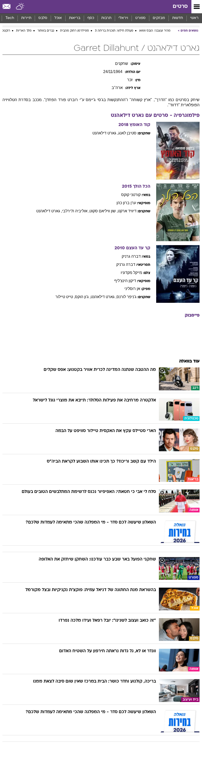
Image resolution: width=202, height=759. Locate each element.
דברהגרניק (131, 256)
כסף (90, 18)
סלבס (42, 18)
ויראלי (123, 18)
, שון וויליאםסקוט (103, 211)
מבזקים (159, 18)
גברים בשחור (45, 30)
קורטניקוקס (131, 195)
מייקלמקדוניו (131, 273)
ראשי (194, 18)
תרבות (106, 18)
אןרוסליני (132, 289)
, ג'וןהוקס (83, 297)
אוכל (58, 18)
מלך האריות (24, 30)
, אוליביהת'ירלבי (75, 211)
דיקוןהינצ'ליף (125, 281)
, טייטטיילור (65, 297)
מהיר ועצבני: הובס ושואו (154, 30)
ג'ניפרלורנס (126, 297)
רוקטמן (5, 30)
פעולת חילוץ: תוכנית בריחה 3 (114, 30)
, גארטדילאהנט (105, 133)
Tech (9, 18)
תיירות (26, 18)
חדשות (177, 18)
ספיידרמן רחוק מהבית (74, 30)
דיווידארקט (127, 211)
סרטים (180, 6)
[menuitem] (177, 18)
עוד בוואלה (189, 361)
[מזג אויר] (20, 6)
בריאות (74, 18)
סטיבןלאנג (127, 133)
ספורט (140, 18)
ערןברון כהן (126, 203)
